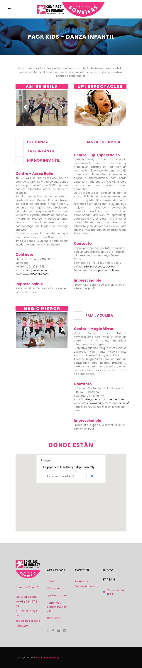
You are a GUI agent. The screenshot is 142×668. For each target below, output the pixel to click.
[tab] (42, 142)
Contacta (53, 618)
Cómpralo (53, 588)
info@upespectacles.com (100, 266)
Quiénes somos (57, 595)
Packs (50, 581)
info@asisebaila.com (39, 270)
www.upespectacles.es (104, 270)
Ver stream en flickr (116, 592)
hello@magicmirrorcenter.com (104, 399)
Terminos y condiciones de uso (57, 607)
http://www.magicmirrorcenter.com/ (105, 403)
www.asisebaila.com (36, 274)
